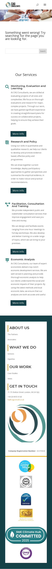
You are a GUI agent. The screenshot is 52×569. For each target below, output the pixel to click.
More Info (18, 133)
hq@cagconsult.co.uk (16, 399)
